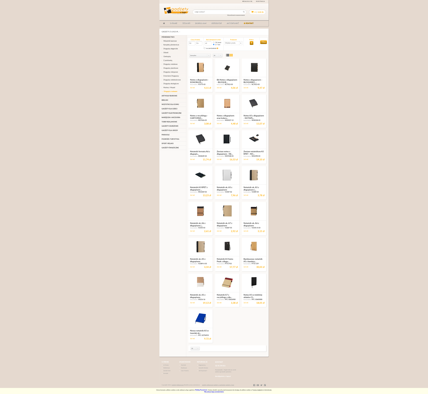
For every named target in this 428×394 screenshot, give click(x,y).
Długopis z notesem (169, 91)
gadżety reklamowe (207, 385)
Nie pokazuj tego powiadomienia (214, 392)
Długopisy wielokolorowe (171, 80)
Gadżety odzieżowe (170, 126)
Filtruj (263, 42)
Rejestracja (260, 1)
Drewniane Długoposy (170, 76)
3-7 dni (217, 45)
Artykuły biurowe (169, 96)
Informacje (202, 362)
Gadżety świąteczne (170, 148)
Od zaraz (218, 42)
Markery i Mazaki (168, 87)
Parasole (166, 135)
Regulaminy (202, 365)
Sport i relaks (168, 143)
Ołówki (165, 52)
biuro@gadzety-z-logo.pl (223, 376)
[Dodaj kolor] (251, 43)
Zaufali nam (200, 23)
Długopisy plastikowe (170, 68)
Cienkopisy (166, 56)
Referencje (216, 23)
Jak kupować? (203, 370)
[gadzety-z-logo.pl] (172, 12)
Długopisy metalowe (169, 64)
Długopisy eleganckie (170, 49)
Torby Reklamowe (169, 122)
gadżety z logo (230, 385)
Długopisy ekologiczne (170, 84)
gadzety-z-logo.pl (170, 32)
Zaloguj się (248, 1)
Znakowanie (185, 362)
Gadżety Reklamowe (178, 385)
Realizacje (184, 368)
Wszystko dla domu (170, 104)
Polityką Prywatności (201, 390)
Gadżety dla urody (170, 130)
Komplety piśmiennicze (170, 45)
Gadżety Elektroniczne (171, 113)
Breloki (165, 100)
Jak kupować (233, 23)
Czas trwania (185, 370)
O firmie (173, 23)
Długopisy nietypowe (170, 72)
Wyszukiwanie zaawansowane (236, 15)
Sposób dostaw (203, 368)
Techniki (186, 23)
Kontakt (249, 23)
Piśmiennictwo (168, 37)
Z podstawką (167, 60)
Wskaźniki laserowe (169, 41)
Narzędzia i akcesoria (171, 117)
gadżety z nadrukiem (219, 385)
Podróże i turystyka (170, 139)
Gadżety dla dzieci (169, 109)
